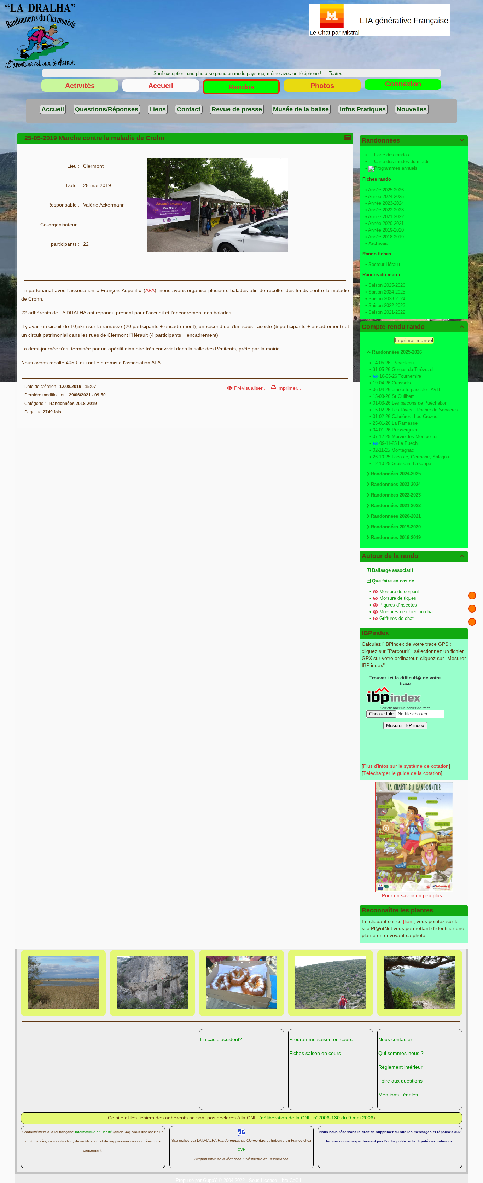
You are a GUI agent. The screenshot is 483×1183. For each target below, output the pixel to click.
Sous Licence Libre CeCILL (277, 1180)
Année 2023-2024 (386, 203)
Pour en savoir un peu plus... (414, 895)
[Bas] (472, 622)
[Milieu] (472, 609)
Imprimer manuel (414, 340)
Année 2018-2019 (386, 236)
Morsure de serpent (399, 591)
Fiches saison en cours (315, 1053)
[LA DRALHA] (40, 35)
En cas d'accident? (221, 1039)
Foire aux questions (400, 1081)
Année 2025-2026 (386, 189)
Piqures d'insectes (398, 605)
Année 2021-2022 (386, 216)
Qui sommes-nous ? (401, 1053)
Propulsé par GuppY (197, 1180)
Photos (322, 85)
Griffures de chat (396, 618)
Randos (241, 87)
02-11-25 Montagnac (393, 450)
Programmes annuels (396, 168)
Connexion (403, 84)
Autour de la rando (413, 555)
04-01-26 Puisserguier (395, 430)
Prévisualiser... (250, 388)
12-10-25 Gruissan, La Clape (402, 463)
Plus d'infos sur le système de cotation (406, 766)
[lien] (408, 921)
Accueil (160, 85)
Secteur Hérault (384, 264)
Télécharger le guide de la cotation (402, 773)
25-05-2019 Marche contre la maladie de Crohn (94, 137)
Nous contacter (395, 1039)
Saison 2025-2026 (386, 285)
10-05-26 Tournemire (400, 376)
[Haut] (472, 595)
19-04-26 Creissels (392, 382)
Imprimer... (288, 388)
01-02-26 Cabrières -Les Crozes (405, 416)
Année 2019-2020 (386, 230)
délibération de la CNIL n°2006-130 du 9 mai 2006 (317, 1117)
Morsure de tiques (397, 598)
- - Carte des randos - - (391, 154)
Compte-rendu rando (413, 326)
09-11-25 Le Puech (398, 443)
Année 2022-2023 (386, 210)
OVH (241, 1150)
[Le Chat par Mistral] (379, 19)
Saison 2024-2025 (386, 292)
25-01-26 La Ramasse (395, 423)
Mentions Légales (398, 1094)
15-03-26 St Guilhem (394, 396)
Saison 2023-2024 (386, 298)
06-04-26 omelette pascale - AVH (406, 389)
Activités (80, 85)
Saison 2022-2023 (386, 305)
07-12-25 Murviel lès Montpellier (405, 436)
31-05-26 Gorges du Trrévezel (403, 369)
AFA (150, 290)
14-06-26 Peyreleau (393, 362)
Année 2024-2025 (386, 196)
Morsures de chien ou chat (406, 611)
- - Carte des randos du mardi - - (401, 161)
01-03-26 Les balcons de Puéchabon (410, 403)
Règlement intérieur (400, 1067)
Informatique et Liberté (93, 1132)
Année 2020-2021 (386, 223)
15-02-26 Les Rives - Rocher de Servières (415, 409)
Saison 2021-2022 (386, 312)
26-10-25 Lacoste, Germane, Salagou (411, 456)
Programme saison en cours (321, 1039)
